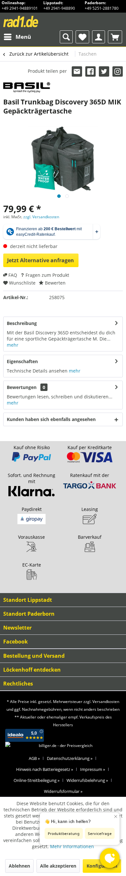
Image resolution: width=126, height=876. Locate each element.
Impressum (92, 769)
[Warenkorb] (115, 37)
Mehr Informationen (72, 846)
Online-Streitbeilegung (36, 780)
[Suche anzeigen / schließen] (66, 36)
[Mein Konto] (98, 37)
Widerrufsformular (63, 791)
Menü (23, 36)
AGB (34, 758)
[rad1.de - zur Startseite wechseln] (32, 21)
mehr (12, 345)
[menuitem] (17, 36)
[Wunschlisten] (82, 37)
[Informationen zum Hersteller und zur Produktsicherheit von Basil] (26, 86)
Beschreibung (22, 323)
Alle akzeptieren (58, 866)
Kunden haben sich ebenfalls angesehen (51, 419)
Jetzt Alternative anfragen (40, 260)
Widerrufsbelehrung (87, 780)
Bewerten (55, 283)
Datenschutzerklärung (69, 758)
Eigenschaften (22, 361)
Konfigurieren (102, 866)
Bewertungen (22, 387)
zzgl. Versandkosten (41, 217)
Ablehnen (19, 866)
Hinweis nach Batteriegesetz (44, 769)
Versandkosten (105, 701)
